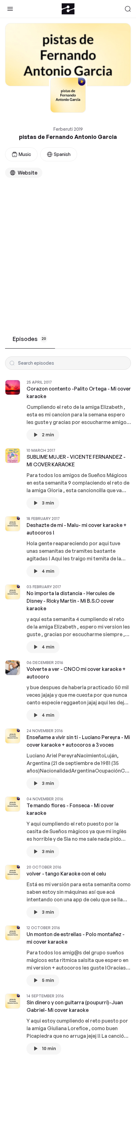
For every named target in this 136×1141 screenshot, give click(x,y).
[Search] (127, 9)
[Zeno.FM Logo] (68, 9)
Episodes (29, 338)
